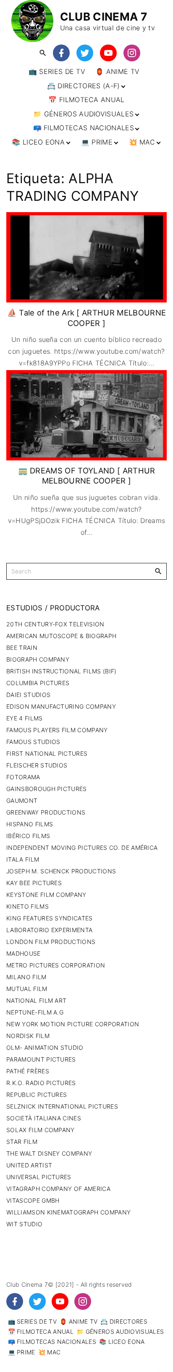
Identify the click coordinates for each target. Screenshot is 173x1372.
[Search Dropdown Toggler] (42, 53)
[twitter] (84, 53)
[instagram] (131, 53)
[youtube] (108, 53)
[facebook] (61, 53)
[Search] (158, 571)
